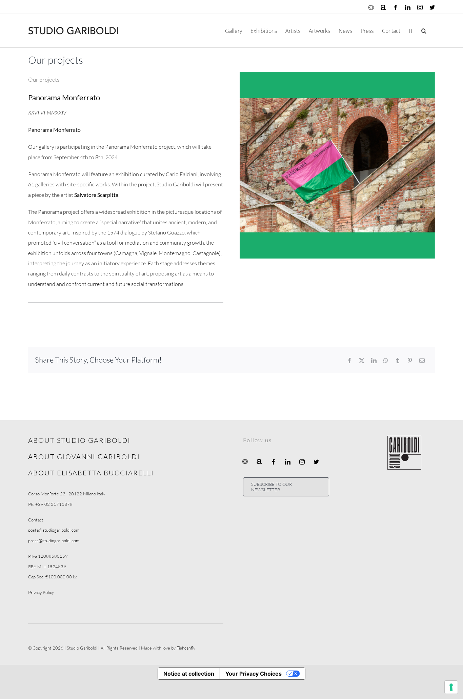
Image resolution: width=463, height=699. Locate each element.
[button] (423, 30)
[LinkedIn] (374, 360)
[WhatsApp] (385, 360)
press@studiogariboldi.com (53, 540)
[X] (362, 360)
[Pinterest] (410, 360)
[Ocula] (245, 461)
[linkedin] (287, 461)
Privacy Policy (41, 592)
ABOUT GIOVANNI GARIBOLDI (84, 456)
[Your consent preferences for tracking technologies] (451, 687)
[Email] (422, 360)
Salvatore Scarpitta (96, 194)
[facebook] (273, 461)
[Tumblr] (397, 360)
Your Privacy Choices (253, 673)
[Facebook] (349, 360)
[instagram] (302, 461)
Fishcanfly (186, 648)
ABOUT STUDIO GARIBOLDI (79, 440)
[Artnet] (259, 461)
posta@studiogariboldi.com (53, 530)
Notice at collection (188, 673)
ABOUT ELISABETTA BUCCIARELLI (91, 473)
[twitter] (316, 461)
